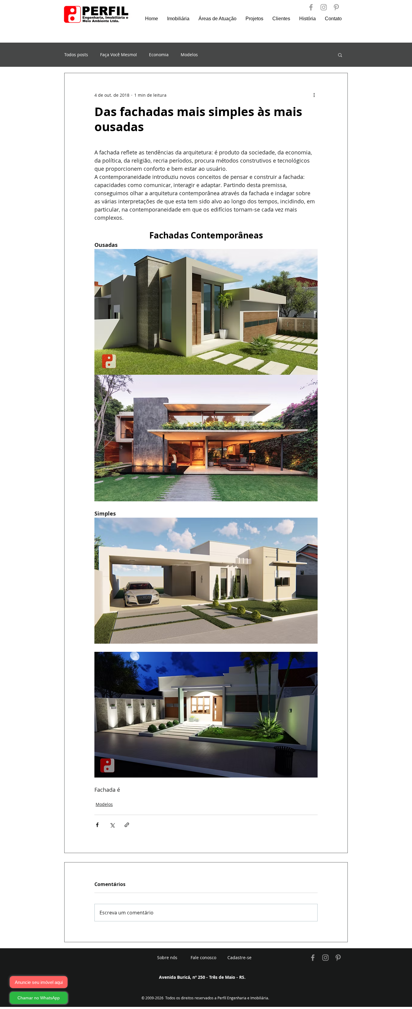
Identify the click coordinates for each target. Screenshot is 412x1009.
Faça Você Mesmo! (118, 54)
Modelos (189, 54)
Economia (159, 54)
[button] (340, 54)
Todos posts (76, 54)
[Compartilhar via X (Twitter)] (112, 825)
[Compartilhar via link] (127, 825)
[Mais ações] (314, 95)
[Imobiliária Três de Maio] (313, 957)
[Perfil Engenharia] (311, 7)
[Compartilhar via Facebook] (97, 825)
